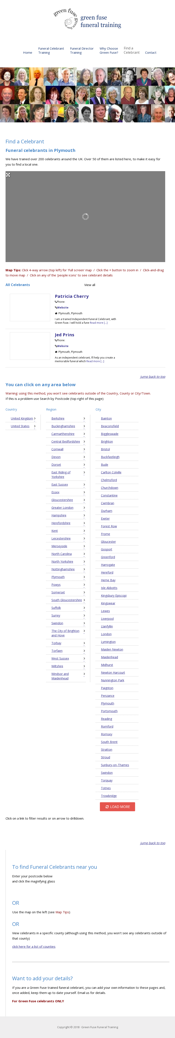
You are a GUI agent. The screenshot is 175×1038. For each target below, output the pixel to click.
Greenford (108, 557)
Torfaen (57, 651)
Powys (56, 585)
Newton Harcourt (113, 672)
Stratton (106, 749)
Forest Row (109, 526)
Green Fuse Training (87, 19)
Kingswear (108, 603)
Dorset (56, 465)
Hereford (107, 572)
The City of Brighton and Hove (65, 633)
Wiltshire (57, 666)
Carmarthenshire (62, 434)
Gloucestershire (62, 500)
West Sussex (60, 658)
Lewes (105, 611)
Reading (106, 719)
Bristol (105, 449)
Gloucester (108, 542)
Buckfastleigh (110, 457)
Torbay (56, 643)
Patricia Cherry (72, 296)
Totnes (106, 788)
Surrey (55, 615)
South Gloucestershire (66, 600)
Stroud (105, 757)
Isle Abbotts (109, 588)
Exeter (105, 518)
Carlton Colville (111, 472)
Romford (107, 726)
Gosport (106, 549)
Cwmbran (107, 503)
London (106, 634)
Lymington (108, 642)
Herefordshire (60, 523)
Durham (106, 511)
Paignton (107, 688)
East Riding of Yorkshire (60, 474)
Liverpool (107, 619)
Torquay (106, 780)
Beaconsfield (110, 426)
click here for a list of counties (33, 946)
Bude (104, 465)
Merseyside (59, 546)
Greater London (62, 508)
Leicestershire (61, 538)
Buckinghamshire (63, 426)
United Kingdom (22, 418)
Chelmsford (109, 480)
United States (20, 426)
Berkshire (57, 418)
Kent (54, 531)
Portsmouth (109, 711)
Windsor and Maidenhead (60, 676)
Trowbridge (109, 796)
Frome (105, 534)
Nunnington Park (112, 680)
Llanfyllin (107, 626)
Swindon (57, 623)
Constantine (109, 495)
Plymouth (58, 577)
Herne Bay (108, 580)
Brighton (107, 441)
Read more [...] (99, 323)
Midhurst (107, 665)
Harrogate (108, 565)
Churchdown (109, 488)
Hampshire (58, 515)
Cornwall (57, 449)
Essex (55, 492)
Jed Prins (64, 335)
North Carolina (61, 554)
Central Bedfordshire (65, 441)
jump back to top (152, 376)
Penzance (107, 696)
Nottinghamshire (63, 569)
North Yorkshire (62, 561)
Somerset (58, 592)
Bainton (106, 418)
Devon (56, 457)
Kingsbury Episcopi (114, 595)
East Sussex (59, 484)
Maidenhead (109, 657)
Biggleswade (109, 434)
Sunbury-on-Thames (115, 765)
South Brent (109, 742)
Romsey (106, 734)
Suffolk (56, 608)
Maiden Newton (112, 649)
